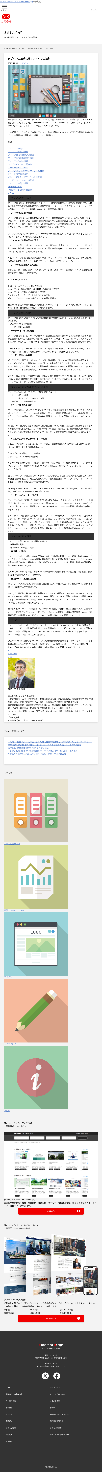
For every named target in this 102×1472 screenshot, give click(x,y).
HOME (6, 48)
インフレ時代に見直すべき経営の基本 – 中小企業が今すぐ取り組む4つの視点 (42, 751)
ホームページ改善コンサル (60, 1435)
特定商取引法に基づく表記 (60, 1414)
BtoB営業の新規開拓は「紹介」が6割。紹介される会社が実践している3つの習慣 (44, 745)
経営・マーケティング (14, 910)
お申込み (53, 1408)
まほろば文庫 (11, 1428)
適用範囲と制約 (15, 187)
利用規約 (9, 1421)
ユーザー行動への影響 (18, 167)
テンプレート (55, 1387)
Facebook (12, 654)
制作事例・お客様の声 (14, 1394)
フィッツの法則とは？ (18, 148)
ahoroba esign (50, 1345)
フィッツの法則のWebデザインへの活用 (26, 171)
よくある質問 (55, 1401)
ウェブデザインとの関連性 (20, 164)
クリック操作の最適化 (18, 174)
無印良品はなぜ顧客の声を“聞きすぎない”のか (28, 748)
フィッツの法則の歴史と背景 (21, 155)
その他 (7, 1111)
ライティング (10, 1044)
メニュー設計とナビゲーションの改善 (25, 177)
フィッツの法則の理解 (18, 161)
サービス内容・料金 (57, 1394)
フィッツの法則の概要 (18, 152)
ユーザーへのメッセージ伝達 (21, 180)
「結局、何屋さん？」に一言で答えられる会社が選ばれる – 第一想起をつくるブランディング (50, 742)
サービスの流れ (11, 1401)
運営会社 (9, 1414)
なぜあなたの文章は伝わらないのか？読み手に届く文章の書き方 (37, 754)
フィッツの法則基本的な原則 (21, 158)
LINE (10, 657)
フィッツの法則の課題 (18, 183)
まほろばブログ (15, 48)
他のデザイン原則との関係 (20, 190)
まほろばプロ (51, 1211)
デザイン (24, 48)
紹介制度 (9, 1435)
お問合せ (9, 1408)
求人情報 (9, 1441)
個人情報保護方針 (56, 1421)
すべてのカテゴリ (12, 844)
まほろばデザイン (51, 1318)
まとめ (11, 193)
